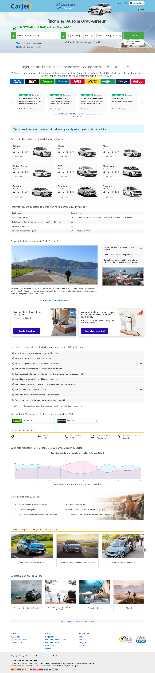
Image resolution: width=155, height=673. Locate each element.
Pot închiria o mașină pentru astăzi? (30, 389)
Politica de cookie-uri (53, 642)
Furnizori (82, 639)
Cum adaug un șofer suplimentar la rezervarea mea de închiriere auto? (45, 384)
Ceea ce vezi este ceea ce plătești (118, 255)
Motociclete (84, 645)
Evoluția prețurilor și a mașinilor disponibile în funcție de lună (77, 453)
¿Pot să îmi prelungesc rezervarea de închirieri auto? (37, 353)
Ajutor (120, 3)
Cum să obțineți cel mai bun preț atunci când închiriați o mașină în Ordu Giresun (121, 261)
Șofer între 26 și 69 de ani (28, 47)
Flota (81, 636)
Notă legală (49, 645)
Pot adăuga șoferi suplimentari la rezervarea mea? (36, 379)
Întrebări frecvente (60, 406)
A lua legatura (16, 642)
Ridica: (18, 34)
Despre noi (49, 636)
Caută (134, 35)
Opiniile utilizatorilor (18, 639)
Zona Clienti (15, 636)
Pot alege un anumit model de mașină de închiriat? (37, 395)
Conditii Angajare (51, 648)
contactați (76, 406)
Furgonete (83, 642)
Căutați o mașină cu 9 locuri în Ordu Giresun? (119, 248)
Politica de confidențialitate (55, 639)
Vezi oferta (19, 157)
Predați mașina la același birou (30, 43)
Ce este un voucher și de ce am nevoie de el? (33, 358)
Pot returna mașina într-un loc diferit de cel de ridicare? (39, 369)
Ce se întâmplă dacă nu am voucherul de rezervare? (37, 363)
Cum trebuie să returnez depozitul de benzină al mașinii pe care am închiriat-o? (49, 374)
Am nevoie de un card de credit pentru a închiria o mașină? (40, 400)
